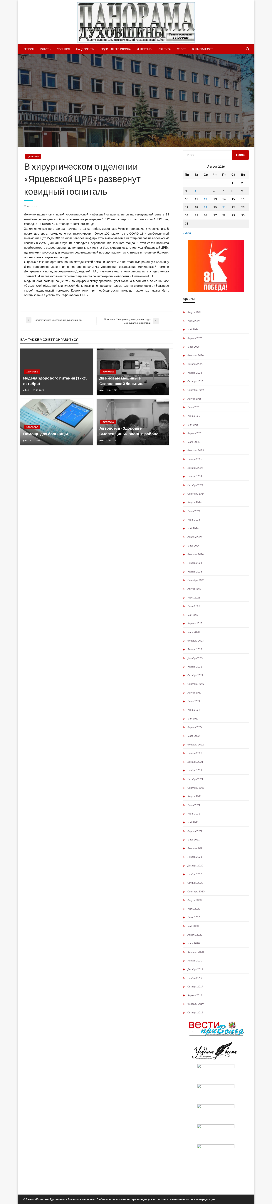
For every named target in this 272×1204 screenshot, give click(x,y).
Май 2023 (193, 614)
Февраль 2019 (195, 1003)
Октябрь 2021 (195, 779)
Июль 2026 (193, 320)
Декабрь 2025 (195, 363)
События (63, 49)
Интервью (144, 49)
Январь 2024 (194, 562)
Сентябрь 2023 (195, 580)
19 (205, 207)
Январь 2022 (194, 753)
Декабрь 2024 (195, 467)
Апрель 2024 (194, 536)
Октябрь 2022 (195, 675)
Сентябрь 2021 (195, 787)
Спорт (181, 49)
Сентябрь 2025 (195, 389)
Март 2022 (193, 735)
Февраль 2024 (195, 554)
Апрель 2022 (194, 727)
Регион (28, 49)
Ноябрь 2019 (194, 977)
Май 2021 (193, 822)
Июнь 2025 (193, 415)
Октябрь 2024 (195, 485)
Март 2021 (193, 839)
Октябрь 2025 (195, 381)
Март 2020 (193, 943)
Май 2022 (193, 718)
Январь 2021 (194, 856)
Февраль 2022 (195, 744)
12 (205, 199)
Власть (45, 49)
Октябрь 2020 (195, 882)
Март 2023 (193, 632)
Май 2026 (193, 329)
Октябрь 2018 (195, 1012)
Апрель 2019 (194, 995)
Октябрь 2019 (195, 986)
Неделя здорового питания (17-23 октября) (55, 381)
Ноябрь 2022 (194, 666)
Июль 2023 (193, 597)
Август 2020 (194, 900)
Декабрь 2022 (195, 658)
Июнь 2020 (193, 917)
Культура (164, 49)
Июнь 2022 (193, 709)
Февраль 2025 (195, 450)
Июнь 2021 (193, 813)
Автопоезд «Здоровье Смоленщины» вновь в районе (128, 431)
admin (27, 390)
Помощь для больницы (45, 433)
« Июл (187, 233)
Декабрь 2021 (195, 761)
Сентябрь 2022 (195, 683)
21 (224, 207)
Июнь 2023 (193, 606)
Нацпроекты (85, 49)
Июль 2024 (193, 511)
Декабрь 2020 (195, 865)
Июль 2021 (193, 805)
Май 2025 (193, 424)
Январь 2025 (194, 459)
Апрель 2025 (194, 433)
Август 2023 (194, 588)
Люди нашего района (115, 49)
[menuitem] (28, 49)
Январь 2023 (194, 649)
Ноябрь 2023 (194, 571)
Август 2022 (194, 692)
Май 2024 (193, 528)
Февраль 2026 (195, 355)
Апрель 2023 (194, 623)
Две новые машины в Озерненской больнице (122, 381)
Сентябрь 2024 (195, 493)
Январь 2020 (194, 960)
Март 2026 (193, 346)
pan (101, 390)
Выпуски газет (202, 49)
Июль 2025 (193, 407)
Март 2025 (193, 441)
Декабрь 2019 (195, 969)
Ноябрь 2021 (194, 770)
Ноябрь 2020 (194, 874)
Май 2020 (193, 926)
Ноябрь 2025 (194, 372)
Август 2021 (194, 796)
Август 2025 (194, 398)
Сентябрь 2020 (195, 891)
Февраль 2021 (195, 848)
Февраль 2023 (195, 640)
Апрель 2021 (194, 831)
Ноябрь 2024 (194, 476)
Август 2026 (194, 312)
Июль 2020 (193, 908)
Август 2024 (194, 502)
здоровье (33, 156)
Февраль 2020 (195, 952)
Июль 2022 (193, 701)
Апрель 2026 (194, 338)
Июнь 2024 (193, 519)
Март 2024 (193, 545)
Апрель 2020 (194, 934)
